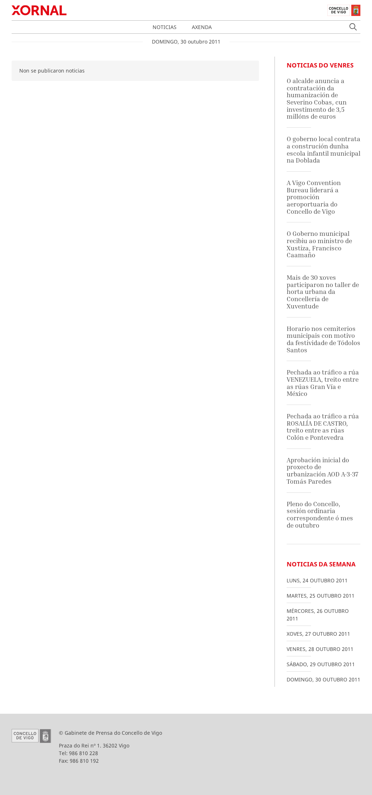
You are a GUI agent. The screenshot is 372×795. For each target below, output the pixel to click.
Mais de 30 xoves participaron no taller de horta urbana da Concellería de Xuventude (323, 292)
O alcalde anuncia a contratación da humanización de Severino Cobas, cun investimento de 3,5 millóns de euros (317, 98)
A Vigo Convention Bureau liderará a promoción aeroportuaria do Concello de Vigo (314, 197)
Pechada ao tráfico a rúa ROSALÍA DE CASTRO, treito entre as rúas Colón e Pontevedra (323, 426)
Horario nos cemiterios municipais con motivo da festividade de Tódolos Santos (323, 339)
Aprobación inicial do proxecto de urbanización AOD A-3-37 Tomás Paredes (322, 470)
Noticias (165, 27)
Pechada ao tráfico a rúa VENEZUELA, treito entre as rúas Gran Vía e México (323, 382)
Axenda (202, 27)
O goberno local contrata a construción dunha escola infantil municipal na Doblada (323, 149)
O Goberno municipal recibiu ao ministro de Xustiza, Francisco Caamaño (319, 244)
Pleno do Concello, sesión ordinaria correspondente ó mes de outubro (320, 514)
